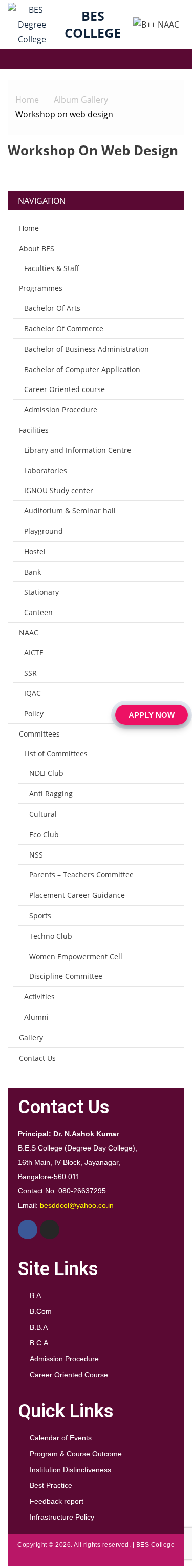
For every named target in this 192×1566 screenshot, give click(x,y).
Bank (32, 572)
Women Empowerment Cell (75, 956)
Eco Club (44, 834)
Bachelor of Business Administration (86, 349)
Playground (43, 531)
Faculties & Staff (51, 268)
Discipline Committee (65, 976)
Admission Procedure (60, 409)
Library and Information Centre (77, 450)
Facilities (34, 430)
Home (29, 228)
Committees (39, 734)
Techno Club (50, 936)
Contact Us (37, 1058)
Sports (40, 915)
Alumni (36, 1017)
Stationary (41, 592)
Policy (34, 713)
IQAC (32, 693)
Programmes (40, 288)
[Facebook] (27, 1229)
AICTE (34, 652)
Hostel (35, 551)
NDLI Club (46, 773)
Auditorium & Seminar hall (70, 511)
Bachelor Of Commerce (63, 328)
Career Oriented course (64, 389)
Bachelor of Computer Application (82, 369)
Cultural (43, 814)
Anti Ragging (51, 793)
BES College (93, 24)
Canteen (38, 612)
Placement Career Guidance (77, 895)
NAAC (28, 633)
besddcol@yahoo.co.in (77, 1205)
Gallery (31, 1037)
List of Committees (56, 753)
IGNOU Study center (58, 490)
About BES (36, 248)
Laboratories (45, 470)
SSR (30, 673)
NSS (36, 855)
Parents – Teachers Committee (81, 874)
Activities (39, 996)
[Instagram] (49, 1229)
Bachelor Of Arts (52, 308)
